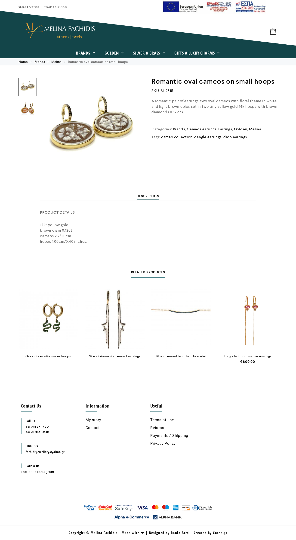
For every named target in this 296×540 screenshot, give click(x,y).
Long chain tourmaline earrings (248, 356)
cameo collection (177, 137)
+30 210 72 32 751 (38, 427)
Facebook (28, 472)
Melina (56, 62)
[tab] (148, 196)
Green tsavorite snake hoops (48, 356)
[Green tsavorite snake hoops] (48, 319)
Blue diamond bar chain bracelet (181, 356)
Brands (83, 53)
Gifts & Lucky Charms (194, 53)
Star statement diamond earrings (114, 356)
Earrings (225, 129)
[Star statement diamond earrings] (115, 319)
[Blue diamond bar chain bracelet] (181, 319)
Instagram (45, 472)
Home (23, 62)
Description (148, 196)
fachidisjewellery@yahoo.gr (45, 452)
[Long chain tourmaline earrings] (248, 319)
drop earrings (235, 137)
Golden (112, 53)
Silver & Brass (146, 53)
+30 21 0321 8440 (37, 432)
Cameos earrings (201, 129)
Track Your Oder (55, 7)
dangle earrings (208, 137)
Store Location (28, 7)
